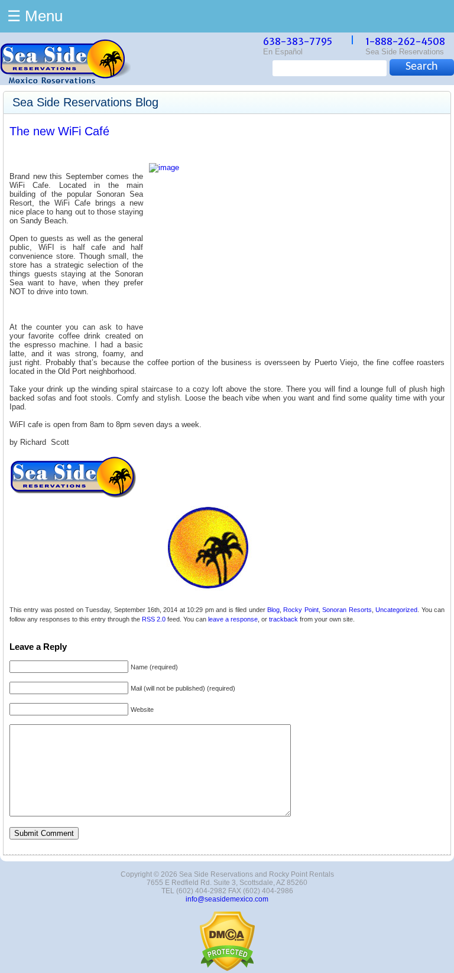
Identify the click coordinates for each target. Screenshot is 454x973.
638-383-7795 (297, 41)
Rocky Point (300, 609)
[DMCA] (227, 969)
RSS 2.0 (154, 619)
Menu (35, 16)
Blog (273, 609)
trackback (283, 619)
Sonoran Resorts (346, 609)
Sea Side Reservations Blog (85, 102)
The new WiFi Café (59, 131)
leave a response (233, 619)
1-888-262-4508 (405, 41)
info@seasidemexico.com (227, 899)
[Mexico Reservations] (65, 80)
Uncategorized (396, 609)
